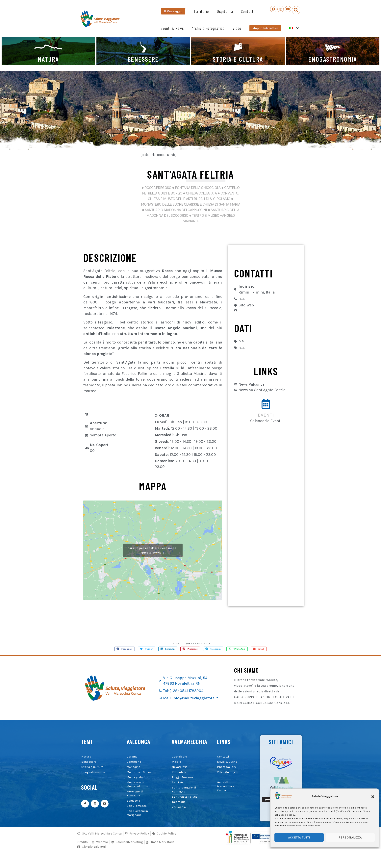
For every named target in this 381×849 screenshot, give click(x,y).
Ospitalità (225, 11)
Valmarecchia (189, 742)
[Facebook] (273, 9)
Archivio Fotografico (208, 28)
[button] (373, 797)
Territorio (201, 11)
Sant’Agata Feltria (184, 796)
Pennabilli (179, 772)
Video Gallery (226, 772)
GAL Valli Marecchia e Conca (225, 786)
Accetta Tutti (299, 837)
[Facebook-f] (85, 804)
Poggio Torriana (182, 777)
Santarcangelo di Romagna (184, 789)
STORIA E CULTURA (238, 59)
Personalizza (350, 837)
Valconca (138, 742)
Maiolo (176, 761)
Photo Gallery (226, 767)
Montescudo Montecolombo (137, 784)
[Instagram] (280, 9)
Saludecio (133, 800)
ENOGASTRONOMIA (332, 59)
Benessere (89, 761)
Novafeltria (180, 767)
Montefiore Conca (139, 772)
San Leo (177, 782)
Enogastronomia (93, 772)
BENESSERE (143, 59)
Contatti (248, 11)
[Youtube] (288, 9)
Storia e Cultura (92, 767)
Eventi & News (172, 28)
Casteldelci (180, 756)
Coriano (132, 756)
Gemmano (134, 761)
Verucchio (179, 807)
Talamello (179, 802)
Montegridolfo (136, 777)
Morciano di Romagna (135, 793)
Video (237, 28)
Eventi (266, 415)
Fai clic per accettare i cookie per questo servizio (153, 550)
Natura (86, 756)
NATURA (48, 59)
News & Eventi (227, 761)
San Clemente (137, 806)
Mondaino (133, 767)
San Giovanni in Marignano (137, 813)
